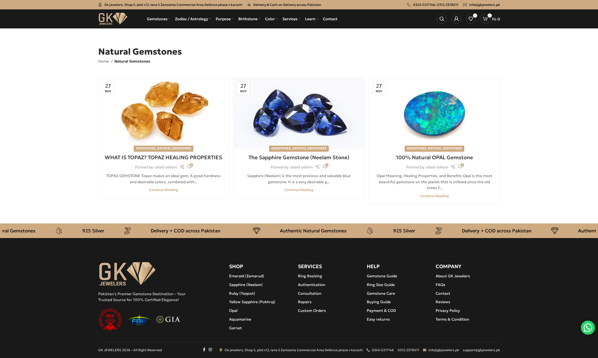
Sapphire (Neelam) (246, 284)
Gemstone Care (381, 293)
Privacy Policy (448, 310)
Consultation (309, 293)
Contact (443, 293)
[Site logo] (113, 18)
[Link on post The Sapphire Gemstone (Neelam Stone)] (299, 113)
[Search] (441, 19)
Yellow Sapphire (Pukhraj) (252, 301)
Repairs (305, 301)
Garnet (235, 328)
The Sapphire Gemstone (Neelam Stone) (299, 157)
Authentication (311, 284)
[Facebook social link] (204, 349)
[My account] (456, 19)
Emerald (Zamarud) (246, 276)
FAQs (440, 284)
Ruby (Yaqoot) (242, 293)
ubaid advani (165, 167)
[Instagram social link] (210, 349)
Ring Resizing (310, 276)
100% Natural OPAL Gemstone (434, 157)
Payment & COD (381, 310)
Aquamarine (240, 319)
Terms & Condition (452, 319)
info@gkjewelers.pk (484, 5)
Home (103, 61)
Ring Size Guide (381, 284)
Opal (233, 310)
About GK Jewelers (453, 276)
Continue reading (163, 190)
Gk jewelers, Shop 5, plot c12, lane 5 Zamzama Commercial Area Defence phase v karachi (173, 5)
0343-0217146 (424, 5)
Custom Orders (312, 310)
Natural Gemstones (174, 148)
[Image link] (127, 273)
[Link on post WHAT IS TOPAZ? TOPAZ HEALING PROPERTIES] (163, 113)
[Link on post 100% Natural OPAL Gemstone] (434, 113)
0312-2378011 (447, 5)
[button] (588, 328)
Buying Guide (379, 301)
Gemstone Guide (382, 276)
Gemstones (145, 148)
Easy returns (378, 319)
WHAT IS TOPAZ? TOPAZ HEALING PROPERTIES (163, 157)
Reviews (443, 301)
